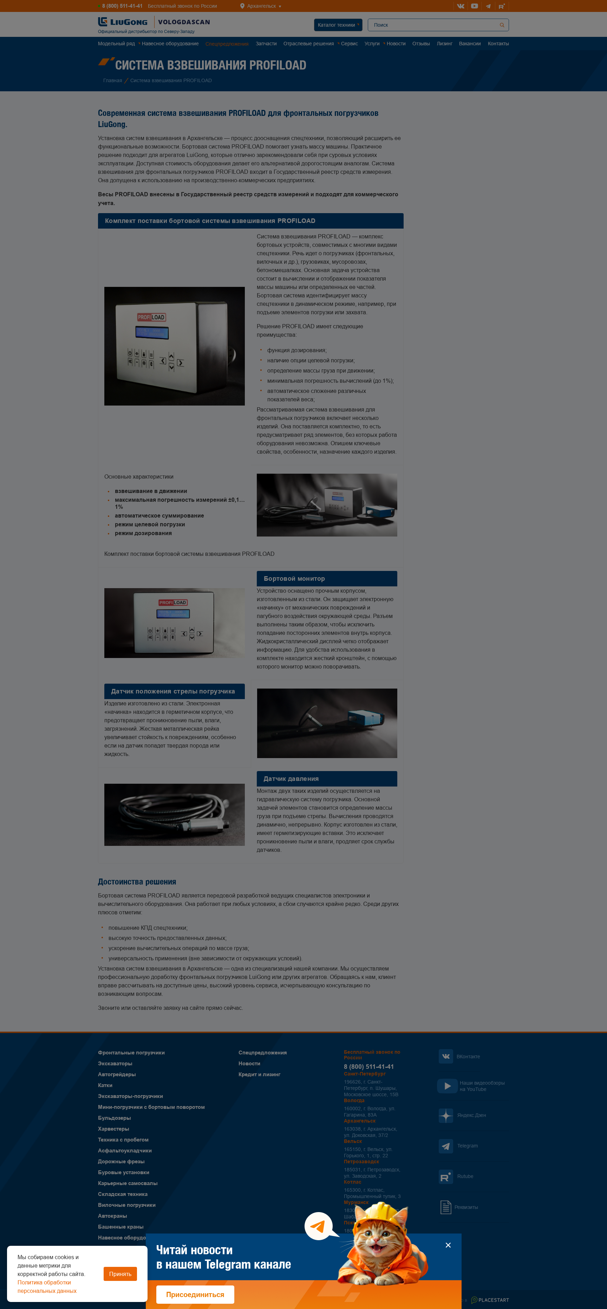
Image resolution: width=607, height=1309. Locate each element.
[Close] (448, 1245)
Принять (120, 1274)
